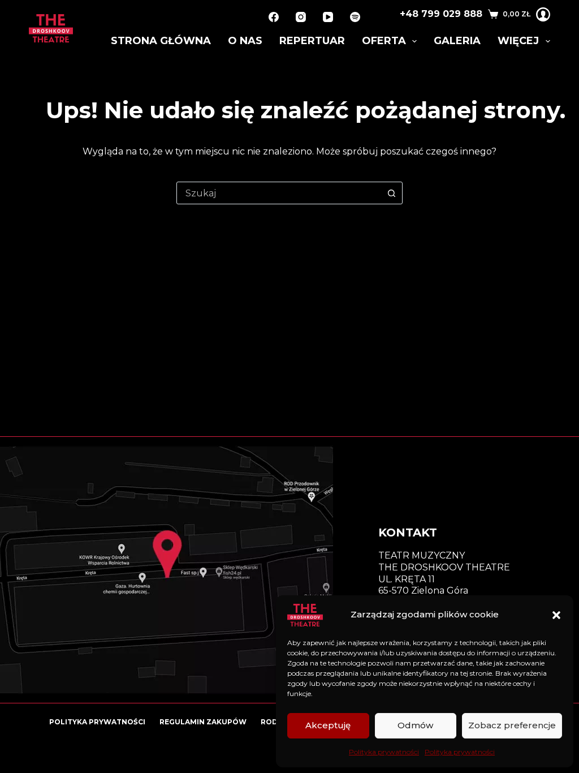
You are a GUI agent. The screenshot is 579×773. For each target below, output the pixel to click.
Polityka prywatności (384, 752)
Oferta (384, 41)
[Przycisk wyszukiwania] (391, 193)
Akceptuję (328, 725)
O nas (245, 41)
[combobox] (279, 193)
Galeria (457, 41)
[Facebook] (274, 17)
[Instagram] (301, 17)
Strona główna (161, 41)
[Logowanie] (543, 14)
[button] (556, 615)
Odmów (415, 725)
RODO (272, 722)
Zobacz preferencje (512, 725)
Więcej (518, 41)
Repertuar (312, 41)
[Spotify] (355, 17)
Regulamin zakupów (203, 722)
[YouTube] (328, 17)
